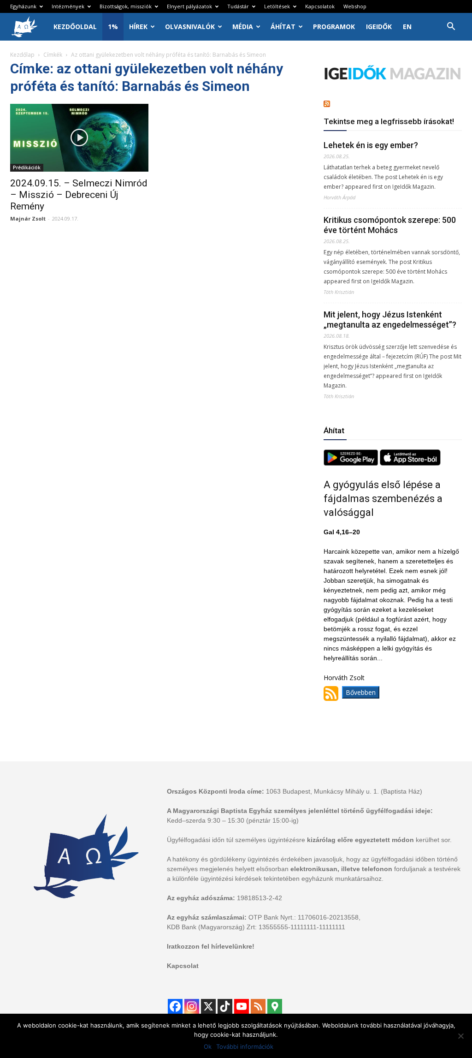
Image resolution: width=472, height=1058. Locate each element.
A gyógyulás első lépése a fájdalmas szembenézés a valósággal (383, 498)
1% (113, 26)
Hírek (138, 26)
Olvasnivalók (190, 26)
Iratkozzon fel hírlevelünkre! (210, 946)
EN (407, 26)
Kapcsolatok (320, 6)
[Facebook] (175, 1006)
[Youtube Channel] (241, 1006)
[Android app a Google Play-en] (352, 463)
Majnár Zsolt (28, 218)
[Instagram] (191, 1006)
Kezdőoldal (75, 26)
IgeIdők (379, 26)
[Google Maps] (274, 1006)
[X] (208, 1006)
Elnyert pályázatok (189, 6)
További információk (244, 1046)
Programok (334, 26)
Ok (208, 1046)
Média (242, 26)
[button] (451, 27)
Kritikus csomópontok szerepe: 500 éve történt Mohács (390, 225)
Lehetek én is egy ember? (371, 145)
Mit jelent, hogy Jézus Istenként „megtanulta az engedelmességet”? (390, 319)
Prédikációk (27, 167)
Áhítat (283, 26)
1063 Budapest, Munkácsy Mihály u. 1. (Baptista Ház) (344, 791)
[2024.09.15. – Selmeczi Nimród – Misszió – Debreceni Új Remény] (79, 138)
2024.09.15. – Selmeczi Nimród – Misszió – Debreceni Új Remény (79, 195)
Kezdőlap (22, 55)
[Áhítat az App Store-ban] (410, 463)
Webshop (354, 6)
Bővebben (361, 692)
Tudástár (238, 6)
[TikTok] (225, 1006)
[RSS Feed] (258, 1006)
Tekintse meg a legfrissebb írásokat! (389, 121)
